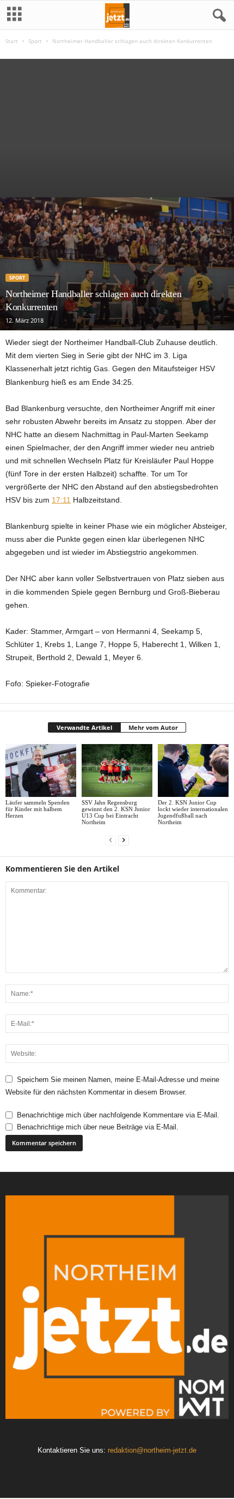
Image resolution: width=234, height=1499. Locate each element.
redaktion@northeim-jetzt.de (152, 1450)
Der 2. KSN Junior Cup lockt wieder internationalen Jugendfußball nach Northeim (193, 812)
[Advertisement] (117, 125)
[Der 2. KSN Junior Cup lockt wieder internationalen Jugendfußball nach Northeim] (193, 770)
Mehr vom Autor (153, 727)
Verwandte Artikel (84, 727)
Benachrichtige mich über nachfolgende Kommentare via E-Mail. (118, 1115)
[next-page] (123, 840)
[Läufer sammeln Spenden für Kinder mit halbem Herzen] (40, 770)
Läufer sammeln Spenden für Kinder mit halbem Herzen (37, 809)
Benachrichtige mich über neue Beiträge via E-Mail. (97, 1127)
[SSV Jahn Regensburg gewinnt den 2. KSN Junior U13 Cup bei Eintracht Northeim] (117, 770)
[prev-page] (110, 840)
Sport (35, 41)
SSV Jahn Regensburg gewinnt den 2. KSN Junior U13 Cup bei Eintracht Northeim (116, 812)
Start (11, 41)
